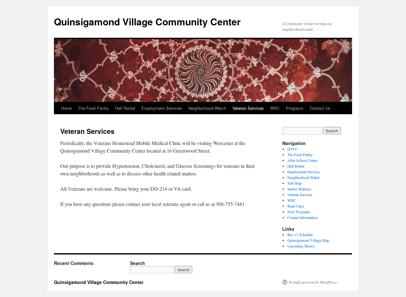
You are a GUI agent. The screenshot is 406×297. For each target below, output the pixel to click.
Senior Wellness (299, 188)
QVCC (292, 148)
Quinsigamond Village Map (308, 240)
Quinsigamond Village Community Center (147, 21)
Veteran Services (248, 108)
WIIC (274, 108)
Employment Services (161, 108)
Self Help (294, 183)
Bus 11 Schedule (300, 234)
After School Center (302, 160)
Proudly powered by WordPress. (313, 282)
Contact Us (320, 108)
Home (66, 108)
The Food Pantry (93, 108)
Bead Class (295, 205)
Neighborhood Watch (207, 108)
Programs (295, 108)
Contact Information (302, 217)
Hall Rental (125, 108)
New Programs (298, 211)
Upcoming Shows (301, 245)
